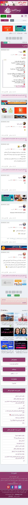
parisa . (20, 207)
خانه (26, 16)
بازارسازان (10, 496)
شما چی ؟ (14, 383)
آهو (21, 146)
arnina (20, 225)
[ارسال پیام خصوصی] (24, 55)
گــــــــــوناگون (12, 33)
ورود (9, 16)
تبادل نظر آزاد (19, 33)
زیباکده (25, 33)
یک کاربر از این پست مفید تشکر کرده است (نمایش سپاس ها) (15, 96)
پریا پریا (20, 177)
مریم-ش (20, 254)
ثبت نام (3, 299)
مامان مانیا (19, 124)
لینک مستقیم (12, 92)
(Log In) (24, 302)
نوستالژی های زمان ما (14, 364)
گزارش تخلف (4, 92)
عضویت (3, 16)
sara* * (20, 52)
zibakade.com (18, 494)
